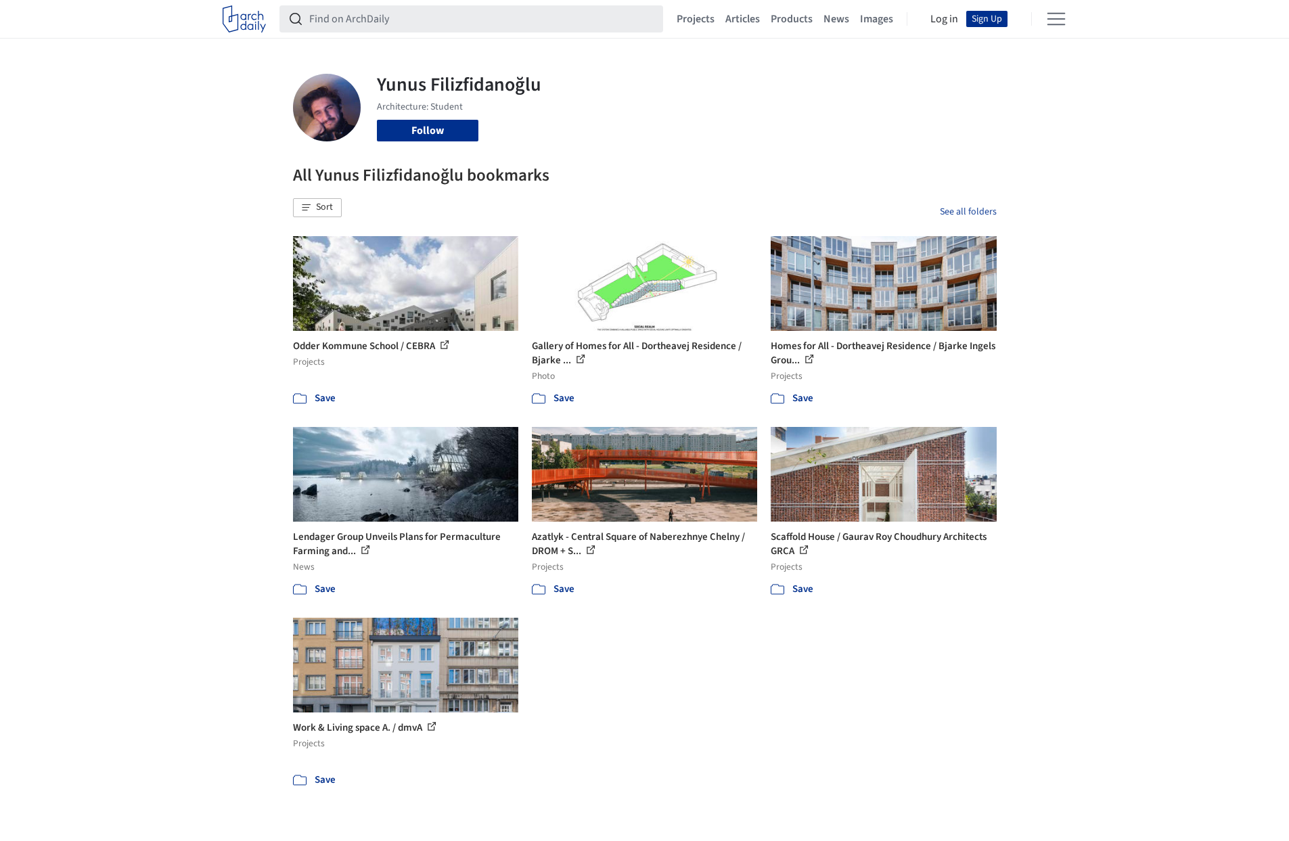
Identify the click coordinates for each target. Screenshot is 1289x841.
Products (792, 19)
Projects (696, 19)
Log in (944, 19)
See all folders (968, 212)
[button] (317, 207)
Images (876, 19)
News (836, 19)
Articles (742, 19)
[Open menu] (1056, 19)
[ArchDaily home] (244, 18)
